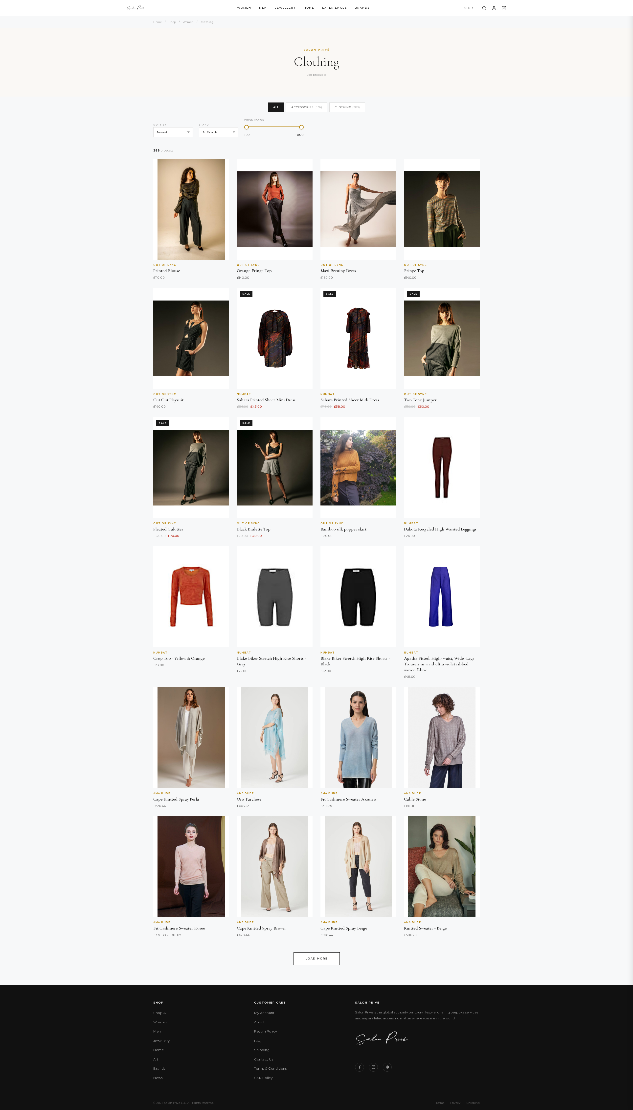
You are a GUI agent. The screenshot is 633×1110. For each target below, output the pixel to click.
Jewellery (285, 7)
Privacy (455, 1103)
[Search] (484, 7)
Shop (172, 22)
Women (244, 7)
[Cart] (503, 7)
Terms (440, 1103)
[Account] (494, 7)
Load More (317, 958)
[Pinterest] (387, 1067)
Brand (204, 124)
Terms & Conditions (270, 1068)
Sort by (159, 124)
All (276, 107)
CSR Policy (263, 1078)
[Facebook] (359, 1067)
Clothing (347, 107)
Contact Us (263, 1059)
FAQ (258, 1041)
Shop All (160, 1013)
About (259, 1022)
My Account (264, 1013)
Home (309, 7)
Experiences (334, 7)
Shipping (262, 1050)
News (157, 1078)
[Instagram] (373, 1067)
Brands (362, 7)
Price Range (254, 119)
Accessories (306, 107)
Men (263, 7)
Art (155, 1059)
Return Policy (265, 1031)
